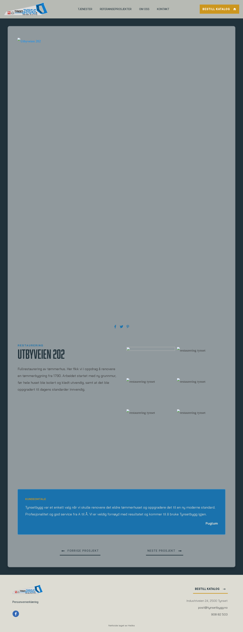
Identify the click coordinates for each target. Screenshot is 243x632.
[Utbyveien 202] (121, 180)
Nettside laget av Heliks (121, 626)
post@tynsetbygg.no (213, 607)
